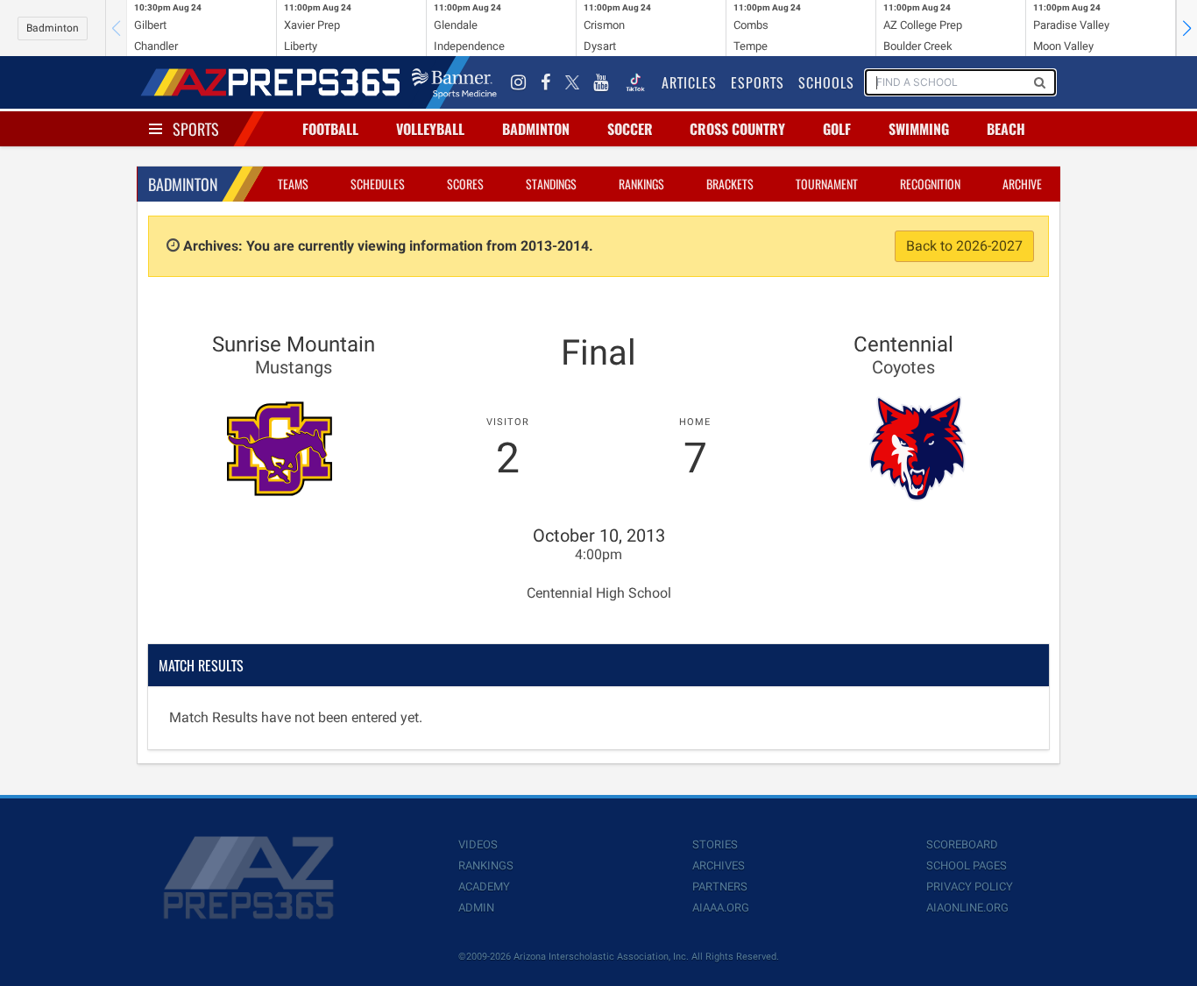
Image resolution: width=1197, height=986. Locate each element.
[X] (572, 82)
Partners (719, 886)
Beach (1006, 128)
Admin (476, 907)
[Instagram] (518, 82)
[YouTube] (601, 82)
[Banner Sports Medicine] (454, 82)
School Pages (966, 865)
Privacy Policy (969, 886)
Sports (196, 128)
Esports (757, 82)
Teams (293, 183)
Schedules (378, 183)
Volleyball (430, 128)
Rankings (641, 183)
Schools (826, 82)
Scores (465, 183)
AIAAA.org (720, 907)
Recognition (930, 183)
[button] (1186, 28)
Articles (689, 82)
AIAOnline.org (967, 907)
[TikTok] (635, 82)
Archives (718, 865)
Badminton (52, 28)
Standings (551, 183)
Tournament (827, 183)
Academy (484, 886)
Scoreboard (962, 844)
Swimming (919, 128)
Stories (715, 844)
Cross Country (737, 128)
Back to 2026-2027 (964, 246)
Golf (837, 128)
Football (330, 128)
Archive (1022, 183)
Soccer (630, 128)
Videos (478, 844)
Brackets (730, 183)
